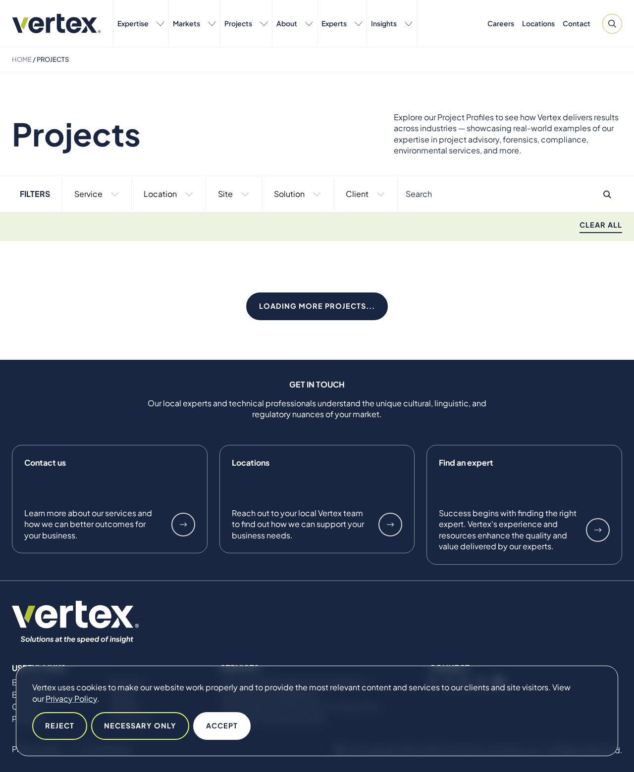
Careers (500, 23)
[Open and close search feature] (612, 24)
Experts (334, 23)
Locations (538, 23)
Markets (186, 23)
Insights (384, 23)
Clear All (601, 224)
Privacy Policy (71, 698)
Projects (238, 23)
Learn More (183, 524)
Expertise (133, 23)
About (286, 23)
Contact (576, 23)
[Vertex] (56, 23)
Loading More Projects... (317, 305)
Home (22, 59)
